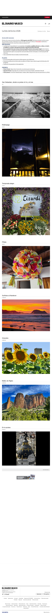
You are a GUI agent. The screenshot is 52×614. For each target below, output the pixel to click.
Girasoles (5, 338)
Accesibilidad (21, 598)
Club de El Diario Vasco (34, 606)
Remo (27, 603)
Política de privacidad (44, 598)
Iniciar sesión (45, 23)
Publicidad (15, 599)
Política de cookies (35, 599)
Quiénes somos (10, 598)
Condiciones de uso (37, 598)
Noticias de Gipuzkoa (9, 605)
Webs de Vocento (46, 612)
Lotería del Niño (26, 608)
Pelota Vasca (16, 605)
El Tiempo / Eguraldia (30, 605)
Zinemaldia (39, 603)
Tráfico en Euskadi (43, 605)
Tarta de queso (44, 603)
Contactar (5, 598)
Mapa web (20, 599)
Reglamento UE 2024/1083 (28, 598)
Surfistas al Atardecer (9, 295)
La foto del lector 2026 (11, 31)
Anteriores (46, 469)
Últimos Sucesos (7, 603)
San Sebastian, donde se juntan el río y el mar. (17, 82)
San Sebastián (37, 605)
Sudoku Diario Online (32, 603)
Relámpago (6, 125)
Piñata (4, 242)
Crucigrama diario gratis (6, 606)
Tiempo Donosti (19, 606)
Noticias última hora (22, 603)
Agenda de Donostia (22, 605)
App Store (39, 594)
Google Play (47, 594)
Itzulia (29, 606)
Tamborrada (25, 606)
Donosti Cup (13, 606)
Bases (48, 31)
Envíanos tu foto (42, 31)
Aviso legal (16, 598)
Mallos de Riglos (7, 381)
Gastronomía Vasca (14, 603)
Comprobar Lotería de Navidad (45, 606)
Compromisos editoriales (27, 599)
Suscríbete (47, 17)
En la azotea (6, 427)
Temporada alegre (8, 183)
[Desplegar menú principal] (49, 24)
